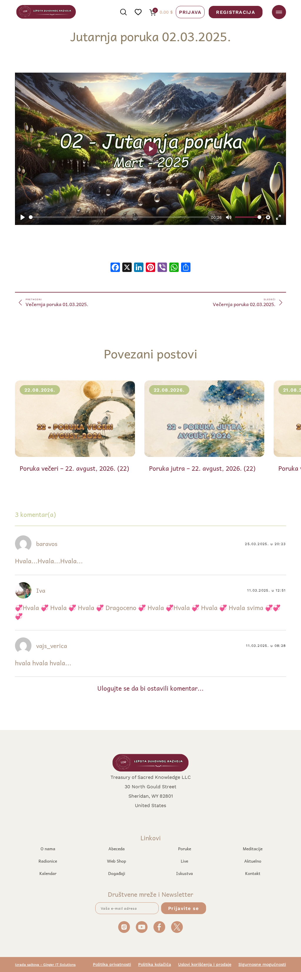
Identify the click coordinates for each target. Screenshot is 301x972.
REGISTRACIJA (235, 12)
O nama (48, 848)
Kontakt (252, 873)
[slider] (119, 217)
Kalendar (47, 873)
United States (150, 805)
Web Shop (116, 861)
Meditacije (252, 848)
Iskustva (184, 873)
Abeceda (116, 848)
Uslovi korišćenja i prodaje (204, 964)
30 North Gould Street (150, 786)
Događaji (116, 873)
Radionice (48, 861)
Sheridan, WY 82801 (150, 795)
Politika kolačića (154, 964)
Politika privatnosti (112, 964)
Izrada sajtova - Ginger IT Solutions (45, 964)
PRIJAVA (190, 12)
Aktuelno (252, 861)
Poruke (184, 848)
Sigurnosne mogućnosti (262, 964)
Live (184, 861)
